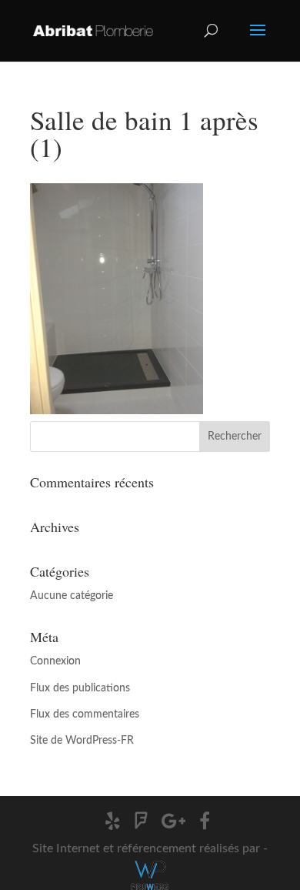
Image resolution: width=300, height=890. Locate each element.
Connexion (55, 661)
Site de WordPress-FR (82, 740)
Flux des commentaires (84, 714)
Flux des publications (80, 688)
